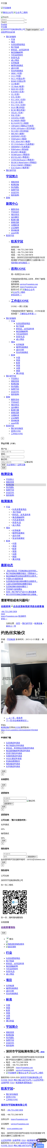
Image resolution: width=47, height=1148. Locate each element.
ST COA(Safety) (22, 144)
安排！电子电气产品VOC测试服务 (21, 592)
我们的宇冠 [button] (11, 376)
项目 (13, 42)
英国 (18, 365)
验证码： (5, 459)
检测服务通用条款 (24, 1083)
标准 (13, 355)
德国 (18, 371)
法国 (18, 368)
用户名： (5, 449)
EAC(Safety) (20, 168)
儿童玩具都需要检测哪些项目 (19, 584)
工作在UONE (20, 300)
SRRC (16, 73)
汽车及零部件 (17, 55)
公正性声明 (38, 1080)
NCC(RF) (20, 131)
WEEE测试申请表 (14, 759)
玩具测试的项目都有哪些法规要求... (22, 581)
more (3, 614)
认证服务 (15, 228)
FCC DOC (18, 99)
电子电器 (15, 47)
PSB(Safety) (20, 149)
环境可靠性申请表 (14, 753)
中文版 (4, 27)
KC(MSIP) (18, 120)
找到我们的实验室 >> (20, 263)
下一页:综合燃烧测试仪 (17, 720)
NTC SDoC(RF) (20, 141)
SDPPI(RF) (18, 136)
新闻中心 (12, 203)
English (4, 24)
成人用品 (15, 60)
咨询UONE (18, 268)
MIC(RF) (17, 134)
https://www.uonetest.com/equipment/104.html (19, 730)
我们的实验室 (17, 428)
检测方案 (15, 220)
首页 (18, 623)
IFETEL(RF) (20, 157)
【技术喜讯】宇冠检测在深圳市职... (22, 571)
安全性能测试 (17, 71)
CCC (16, 76)
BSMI (18, 81)
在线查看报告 (8, 927)
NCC (18, 79)
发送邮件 (22, 616)
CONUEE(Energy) (22, 160)
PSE (15, 115)
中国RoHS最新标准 (14, 579)
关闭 (3, 468)
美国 (18, 360)
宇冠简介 (12, 176)
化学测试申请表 (13, 766)
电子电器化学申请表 (15, 745)
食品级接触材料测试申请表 (18, 751)
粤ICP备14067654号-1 (23, 1080)
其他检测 (15, 230)
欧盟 (18, 363)
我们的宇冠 (11, 170)
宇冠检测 (11, 639)
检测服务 (7, 501)
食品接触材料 (17, 52)
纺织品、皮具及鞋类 (20, 50)
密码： (4, 454)
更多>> (4, 619)
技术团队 (15, 187)
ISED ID (17, 89)
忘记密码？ (12, 465)
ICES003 (17, 92)
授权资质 (15, 182)
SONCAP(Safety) (23, 128)
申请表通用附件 (13, 761)
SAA (18, 107)
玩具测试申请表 (13, 743)
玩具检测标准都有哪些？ (17, 586)
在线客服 (39, 606)
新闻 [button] (8, 397)
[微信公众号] (30, 1073)
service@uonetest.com (29, 284)
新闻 (8, 198)
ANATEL (18, 118)
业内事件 (15, 217)
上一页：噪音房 (14, 718)
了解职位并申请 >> (28, 314)
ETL (15, 97)
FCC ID (17, 102)
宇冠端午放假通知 (14, 589)
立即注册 (21, 465)
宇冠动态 (15, 212)
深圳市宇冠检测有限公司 (14, 1105)
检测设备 (15, 185)
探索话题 (15, 222)
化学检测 (15, 63)
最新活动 (15, 209)
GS (15, 84)
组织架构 (15, 195)
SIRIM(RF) (20, 147)
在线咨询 (6, 606)
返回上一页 (11, 626)
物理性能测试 (17, 65)
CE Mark (17, 86)
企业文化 (15, 192)
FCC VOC (18, 105)
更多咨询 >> (16, 295)
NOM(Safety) (20, 155)
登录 (3, 465)
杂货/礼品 (15, 58)
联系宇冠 (10, 235)
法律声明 (5, 1083)
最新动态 (7, 565)
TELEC (17, 113)
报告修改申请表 (13, 764)
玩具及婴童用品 (18, 44)
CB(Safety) (22, 126)
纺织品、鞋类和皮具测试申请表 (20, 748)
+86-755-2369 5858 (9, 611)
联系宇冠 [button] (10, 426)
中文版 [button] (4, 3)
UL (15, 94)
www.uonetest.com (14, 1128)
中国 (18, 358)
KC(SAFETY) (20, 123)
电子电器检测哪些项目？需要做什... (22, 573)
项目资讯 (15, 214)
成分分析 (15, 68)
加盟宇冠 (15, 190)
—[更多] (42, 1052)
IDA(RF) (18, 152)
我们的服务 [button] (11, 318)
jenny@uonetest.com (28, 287)
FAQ (12, 1083)
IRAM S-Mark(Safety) (24, 162)
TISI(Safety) (19, 139)
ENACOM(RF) (21, 165)
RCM (18, 110)
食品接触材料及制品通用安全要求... (22, 576)
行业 (13, 39)
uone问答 (15, 233)
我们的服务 (11, 37)
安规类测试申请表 (14, 756)
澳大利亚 (20, 373)
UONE (18, 727)
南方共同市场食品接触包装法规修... (22, 594)
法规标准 (15, 225)
